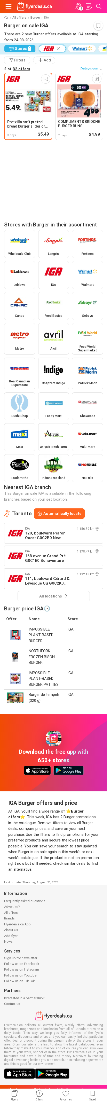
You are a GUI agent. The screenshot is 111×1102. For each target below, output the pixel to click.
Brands (9, 918)
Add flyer (11, 936)
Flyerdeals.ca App (17, 924)
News (8, 941)
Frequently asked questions (24, 901)
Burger (35, 17)
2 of (17, 69)
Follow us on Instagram (21, 969)
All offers (19, 17)
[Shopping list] (88, 6)
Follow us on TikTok (19, 981)
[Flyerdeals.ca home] (34, 6)
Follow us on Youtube (20, 975)
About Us (11, 930)
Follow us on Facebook (21, 964)
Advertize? (12, 907)
